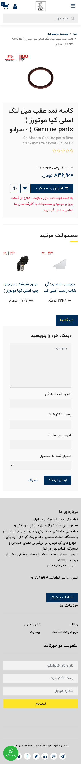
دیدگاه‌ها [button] (66, 320)
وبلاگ (74, 625)
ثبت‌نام (40, 703)
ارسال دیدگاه (58, 480)
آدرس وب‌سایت (59, 435)
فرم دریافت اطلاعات (65, 632)
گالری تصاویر (32, 625)
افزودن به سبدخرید (49, 188)
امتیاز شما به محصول (55, 456)
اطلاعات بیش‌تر (62, 597)
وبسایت (35, 632)
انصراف (33, 480)
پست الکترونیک (59, 414)
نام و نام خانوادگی (58, 394)
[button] (8, 6)
